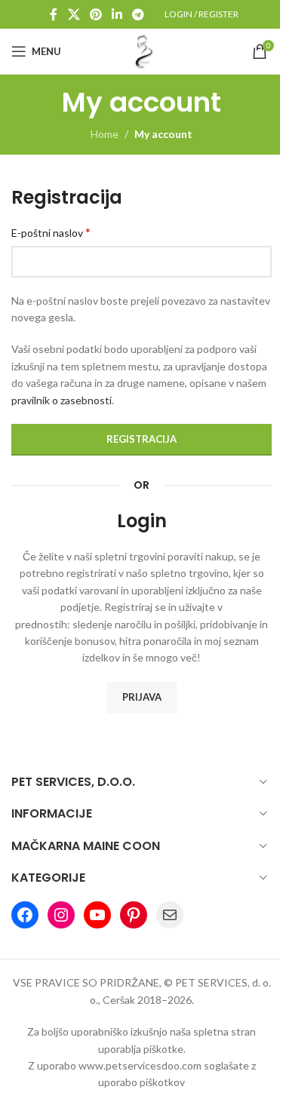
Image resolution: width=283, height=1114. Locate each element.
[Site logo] (142, 50)
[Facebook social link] (54, 14)
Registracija (141, 439)
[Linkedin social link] (117, 14)
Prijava (141, 697)
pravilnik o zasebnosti (61, 400)
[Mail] (169, 914)
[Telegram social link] (138, 14)
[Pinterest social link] (95, 14)
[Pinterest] (133, 914)
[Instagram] (61, 914)
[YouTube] (97, 914)
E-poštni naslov (51, 232)
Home (104, 133)
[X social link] (74, 14)
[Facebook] (24, 914)
